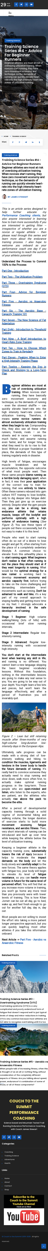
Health (7, 1163)
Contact (8, 1186)
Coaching (9, 1152)
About (7, 1182)
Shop (7, 1189)
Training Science (13, 40)
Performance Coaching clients (21, 215)
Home (6, 136)
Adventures (10, 1159)
